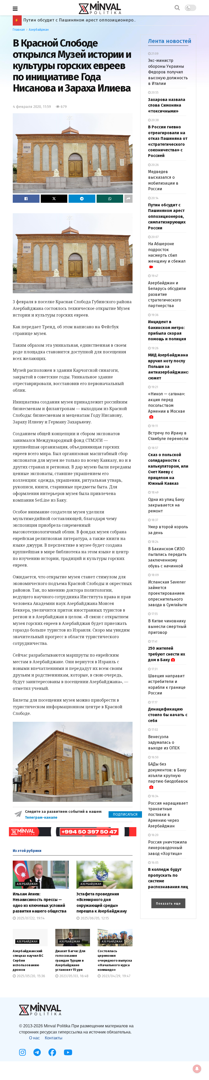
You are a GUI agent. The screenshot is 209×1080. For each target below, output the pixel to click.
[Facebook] (52, 1052)
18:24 (154, 542)
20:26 (155, 165)
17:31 (154, 669)
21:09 (155, 53)
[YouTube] (68, 1052)
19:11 (154, 426)
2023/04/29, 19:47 (115, 976)
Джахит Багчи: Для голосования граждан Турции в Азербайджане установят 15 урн (70, 960)
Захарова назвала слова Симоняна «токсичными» (166, 105)
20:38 (155, 120)
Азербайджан (39, 29)
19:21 (154, 387)
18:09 (155, 575)
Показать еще (168, 903)
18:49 (155, 492)
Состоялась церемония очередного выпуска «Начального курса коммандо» (115, 960)
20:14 (154, 198)
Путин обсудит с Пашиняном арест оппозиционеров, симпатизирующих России (167, 216)
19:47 (154, 276)
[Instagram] (22, 1052)
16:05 (155, 862)
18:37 (154, 520)
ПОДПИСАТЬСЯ (125, 814)
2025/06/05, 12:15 (94, 918)
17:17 (154, 702)
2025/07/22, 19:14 (30, 918)
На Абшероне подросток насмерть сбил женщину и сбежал (167, 252)
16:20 (155, 835)
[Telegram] (37, 1052)
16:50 (155, 757)
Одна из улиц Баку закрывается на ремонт (166, 505)
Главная (19, 29)
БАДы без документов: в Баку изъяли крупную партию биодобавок (168, 773)
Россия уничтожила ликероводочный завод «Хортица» (167, 848)
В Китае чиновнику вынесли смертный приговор (167, 626)
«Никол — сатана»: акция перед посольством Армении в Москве (166, 402)
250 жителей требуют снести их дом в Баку (166, 654)
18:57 (154, 448)
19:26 (155, 348)
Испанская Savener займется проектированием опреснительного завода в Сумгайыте (167, 594)
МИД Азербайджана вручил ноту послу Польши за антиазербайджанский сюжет (109, 20)
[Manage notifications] (197, 1069)
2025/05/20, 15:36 (30, 976)
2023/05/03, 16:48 (73, 976)
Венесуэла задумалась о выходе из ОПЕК (164, 742)
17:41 (154, 641)
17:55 (154, 614)
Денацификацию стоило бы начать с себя (167, 715)
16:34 (154, 796)
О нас (34, 1038)
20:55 (155, 92)
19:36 (155, 315)
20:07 (155, 237)
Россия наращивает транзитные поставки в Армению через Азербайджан (168, 815)
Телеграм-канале (41, 817)
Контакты (53, 1038)
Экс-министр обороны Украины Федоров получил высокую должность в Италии (168, 72)
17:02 (154, 730)
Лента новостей (169, 41)
